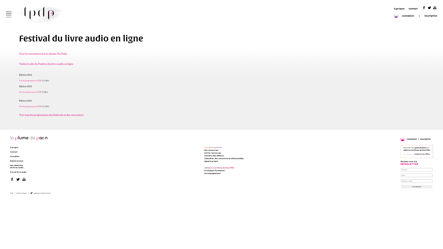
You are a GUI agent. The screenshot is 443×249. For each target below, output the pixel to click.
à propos (399, 8)
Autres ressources (212, 153)
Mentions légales (21, 193)
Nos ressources (211, 150)
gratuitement (421, 148)
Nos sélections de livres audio (16, 166)
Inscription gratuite (213, 147)
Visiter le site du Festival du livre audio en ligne (46, 64)
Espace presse (16, 161)
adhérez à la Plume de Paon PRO (416, 150)
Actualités (14, 156)
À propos (14, 147)
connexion (408, 15)
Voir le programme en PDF (30, 80)
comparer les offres (422, 154)
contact (413, 8)
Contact (14, 152)
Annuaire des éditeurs (214, 156)
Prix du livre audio (18, 172)
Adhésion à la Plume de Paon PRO (219, 168)
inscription (431, 15)
